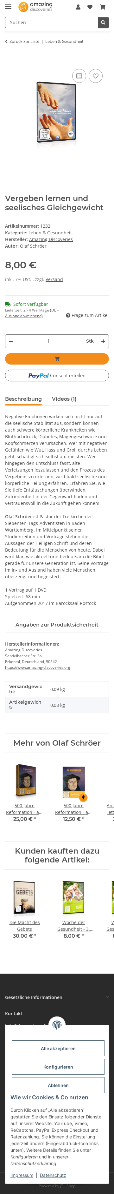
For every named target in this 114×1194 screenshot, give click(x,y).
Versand (54, 279)
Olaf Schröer (33, 246)
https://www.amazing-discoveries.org (37, 667)
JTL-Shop (67, 1186)
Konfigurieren (58, 1067)
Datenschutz (53, 1175)
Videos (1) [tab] (64, 399)
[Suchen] (103, 22)
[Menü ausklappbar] (8, 4)
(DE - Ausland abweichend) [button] (32, 313)
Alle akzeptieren (58, 1048)
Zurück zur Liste (24, 41)
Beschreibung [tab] (23, 399)
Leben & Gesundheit (50, 233)
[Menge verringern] (10, 341)
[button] (78, 7)
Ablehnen (58, 1085)
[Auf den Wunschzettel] (96, 76)
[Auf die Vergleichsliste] (79, 76)
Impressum (21, 1175)
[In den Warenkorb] (8, 61)
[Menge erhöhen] (103, 341)
